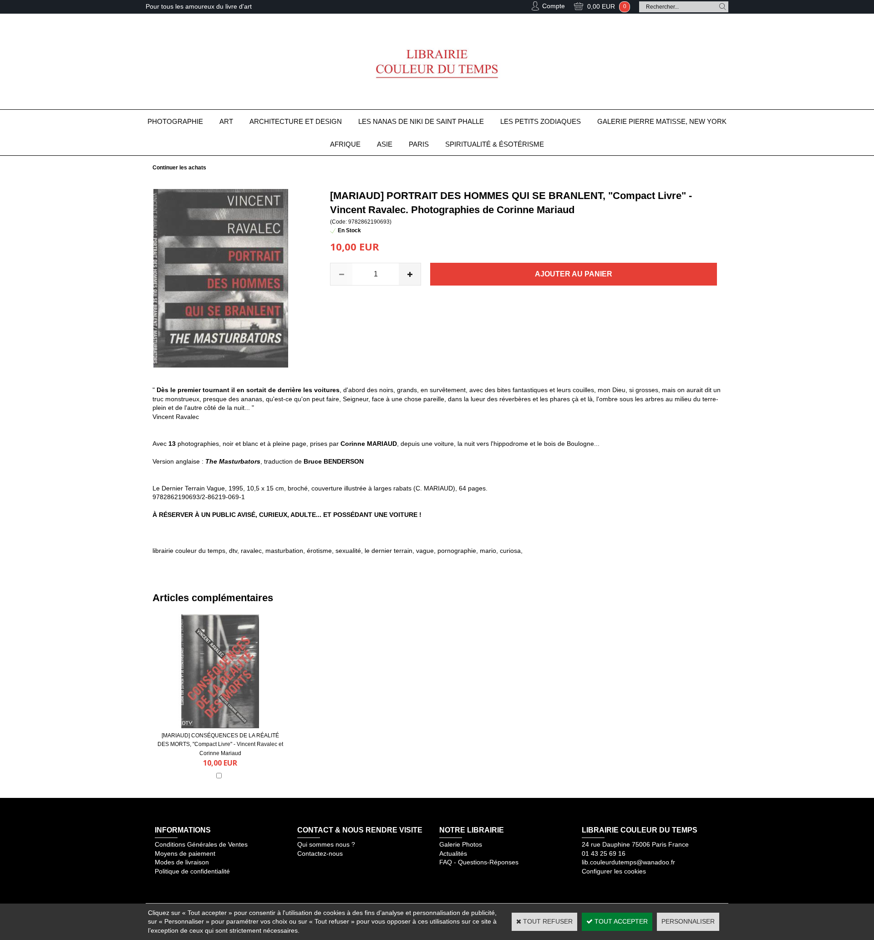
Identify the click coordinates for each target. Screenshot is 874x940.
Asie (384, 144)
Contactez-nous (320, 853)
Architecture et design (295, 121)
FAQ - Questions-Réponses (478, 862)
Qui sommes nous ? (326, 844)
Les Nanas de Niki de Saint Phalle (421, 121)
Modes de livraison (182, 862)
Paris (419, 144)
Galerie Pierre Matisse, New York (662, 121)
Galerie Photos (460, 844)
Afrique (345, 144)
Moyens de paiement (185, 853)
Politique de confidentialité (192, 871)
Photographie (175, 121)
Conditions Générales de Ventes (201, 844)
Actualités (453, 853)
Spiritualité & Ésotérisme (494, 144)
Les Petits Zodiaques (540, 121)
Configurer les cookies (614, 871)
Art (226, 121)
